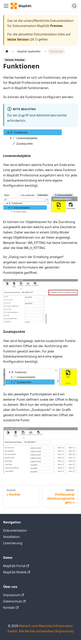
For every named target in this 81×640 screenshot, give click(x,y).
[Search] (74, 5)
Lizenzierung (12, 543)
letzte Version (18, 39)
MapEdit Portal (14, 566)
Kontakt (9, 607)
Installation (11, 537)
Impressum (11, 595)
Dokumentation (15, 530)
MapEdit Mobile (15, 572)
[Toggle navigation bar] (6, 6)
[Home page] (7, 51)
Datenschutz (12, 601)
